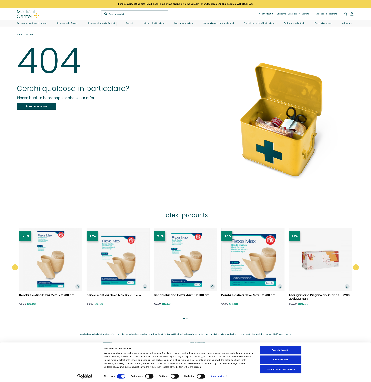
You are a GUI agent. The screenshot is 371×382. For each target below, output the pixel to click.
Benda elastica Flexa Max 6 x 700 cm (248, 295)
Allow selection (281, 359)
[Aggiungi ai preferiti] (77, 286)
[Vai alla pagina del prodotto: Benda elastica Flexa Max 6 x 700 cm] (252, 259)
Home (19, 34)
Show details (217, 376)
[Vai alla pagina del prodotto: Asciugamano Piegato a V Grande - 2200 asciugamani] (320, 259)
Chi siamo (281, 13)
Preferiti (345, 14)
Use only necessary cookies (281, 369)
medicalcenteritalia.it (90, 334)
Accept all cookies (281, 350)
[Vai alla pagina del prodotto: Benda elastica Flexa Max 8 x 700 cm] (118, 259)
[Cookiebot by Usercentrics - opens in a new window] (85, 376)
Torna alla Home (36, 106)
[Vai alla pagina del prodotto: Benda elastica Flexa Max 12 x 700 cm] (50, 259)
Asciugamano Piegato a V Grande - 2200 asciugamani (319, 297)
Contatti (305, 13)
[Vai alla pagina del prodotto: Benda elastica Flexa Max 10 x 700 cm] (185, 259)
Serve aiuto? (294, 13)
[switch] (149, 376)
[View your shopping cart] (352, 14)
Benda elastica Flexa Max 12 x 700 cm (46, 295)
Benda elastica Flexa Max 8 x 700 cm (114, 295)
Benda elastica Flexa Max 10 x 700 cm (181, 295)
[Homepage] (28, 14)
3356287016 (267, 14)
